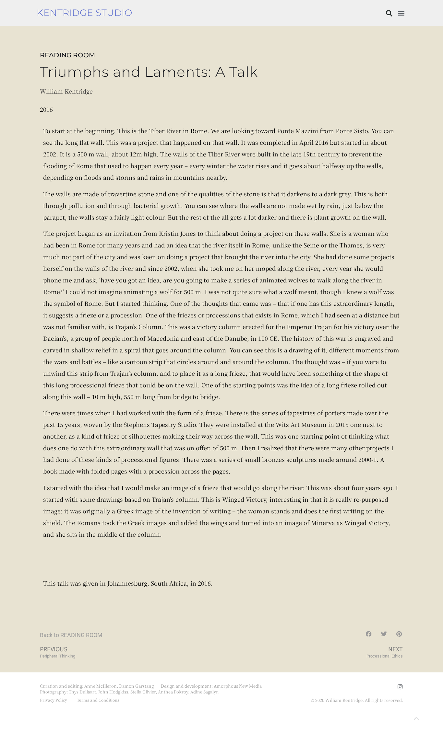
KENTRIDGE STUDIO (84, 12)
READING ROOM (67, 55)
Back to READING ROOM (71, 635)
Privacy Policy (53, 700)
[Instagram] (400, 687)
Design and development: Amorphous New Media (211, 686)
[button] (389, 13)
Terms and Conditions (98, 700)
